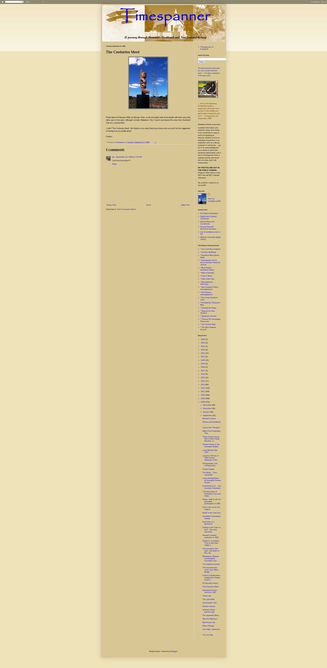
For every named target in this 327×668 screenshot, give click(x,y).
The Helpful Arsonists (211, 564)
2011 (203, 391)
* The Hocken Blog (207, 324)
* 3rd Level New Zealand (210, 249)
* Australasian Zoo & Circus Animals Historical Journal (210, 262)
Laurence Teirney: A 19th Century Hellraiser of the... (210, 458)
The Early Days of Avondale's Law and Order (211, 494)
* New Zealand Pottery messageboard (209, 288)
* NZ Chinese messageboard (206, 293)
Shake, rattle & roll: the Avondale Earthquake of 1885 (211, 501)
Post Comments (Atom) (126, 209)
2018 (203, 367)
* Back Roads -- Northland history (207, 269)
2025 (203, 343)
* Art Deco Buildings (208, 252)
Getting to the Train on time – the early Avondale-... (211, 529)
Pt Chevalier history (210, 583)
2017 (203, 371)
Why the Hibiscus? (209, 619)
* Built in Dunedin (207, 273)
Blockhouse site (208, 622)
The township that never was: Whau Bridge (210, 570)
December (207, 405)
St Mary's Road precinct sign (208, 611)
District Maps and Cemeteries (207, 223)
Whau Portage (208, 626)
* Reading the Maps (208, 308)
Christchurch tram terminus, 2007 (209, 591)
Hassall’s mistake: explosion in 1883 (210, 536)
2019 (203, 364)
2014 (203, 381)
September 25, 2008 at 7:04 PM (129, 157)
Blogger (174, 651)
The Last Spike (208, 599)
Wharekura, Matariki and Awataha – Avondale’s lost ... (210, 558)
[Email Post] (154, 142)
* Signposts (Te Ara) (208, 316)
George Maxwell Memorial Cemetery (208, 228)
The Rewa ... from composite (209, 474)
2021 (203, 357)
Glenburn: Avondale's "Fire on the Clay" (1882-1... (211, 543)
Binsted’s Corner (209, 418)
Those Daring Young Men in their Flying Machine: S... (210, 439)
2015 (203, 377)
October (206, 412)
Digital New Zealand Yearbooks (208, 217)
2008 (203, 402)
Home (148, 205)
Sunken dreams (208, 606)
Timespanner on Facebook (206, 48)
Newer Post (111, 205)
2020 (203, 360)
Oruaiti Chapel (208, 469)
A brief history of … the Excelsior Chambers (211, 487)
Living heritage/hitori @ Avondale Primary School (211, 480)
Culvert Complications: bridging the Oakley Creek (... (211, 577)
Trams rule (206, 596)
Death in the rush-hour (211, 513)
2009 (203, 398)
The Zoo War (207, 635)
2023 (203, 350)
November (207, 408)
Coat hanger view (209, 603)
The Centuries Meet (210, 587)
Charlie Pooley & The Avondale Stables (211, 445)
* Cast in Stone (206, 276)
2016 (203, 374)
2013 (203, 385)
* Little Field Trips (207, 279)
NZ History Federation (209, 213)
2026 (203, 339)
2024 (203, 346)
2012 (203, 388)
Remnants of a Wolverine (208, 523)
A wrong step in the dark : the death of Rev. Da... (210, 551)
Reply (114, 164)
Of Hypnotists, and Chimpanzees (209, 464)
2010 (203, 395)
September (207, 415)
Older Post (185, 205)
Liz (113, 157)
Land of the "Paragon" (211, 427)
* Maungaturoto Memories (206, 283)
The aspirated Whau (210, 615)
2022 (203, 353)
